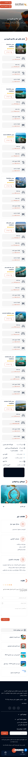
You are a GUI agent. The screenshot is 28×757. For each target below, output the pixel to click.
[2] (5, 585)
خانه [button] (5, 754)
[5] (11, 585)
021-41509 (7, 2)
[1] (3, 585)
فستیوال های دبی (22, 725)
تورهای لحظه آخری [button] (21, 719)
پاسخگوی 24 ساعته (5, 6)
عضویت (4, 733)
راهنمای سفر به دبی (22, 722)
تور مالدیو (22, 506)
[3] (7, 585)
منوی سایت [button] (22, 754)
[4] (9, 585)
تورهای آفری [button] (23, 714)
